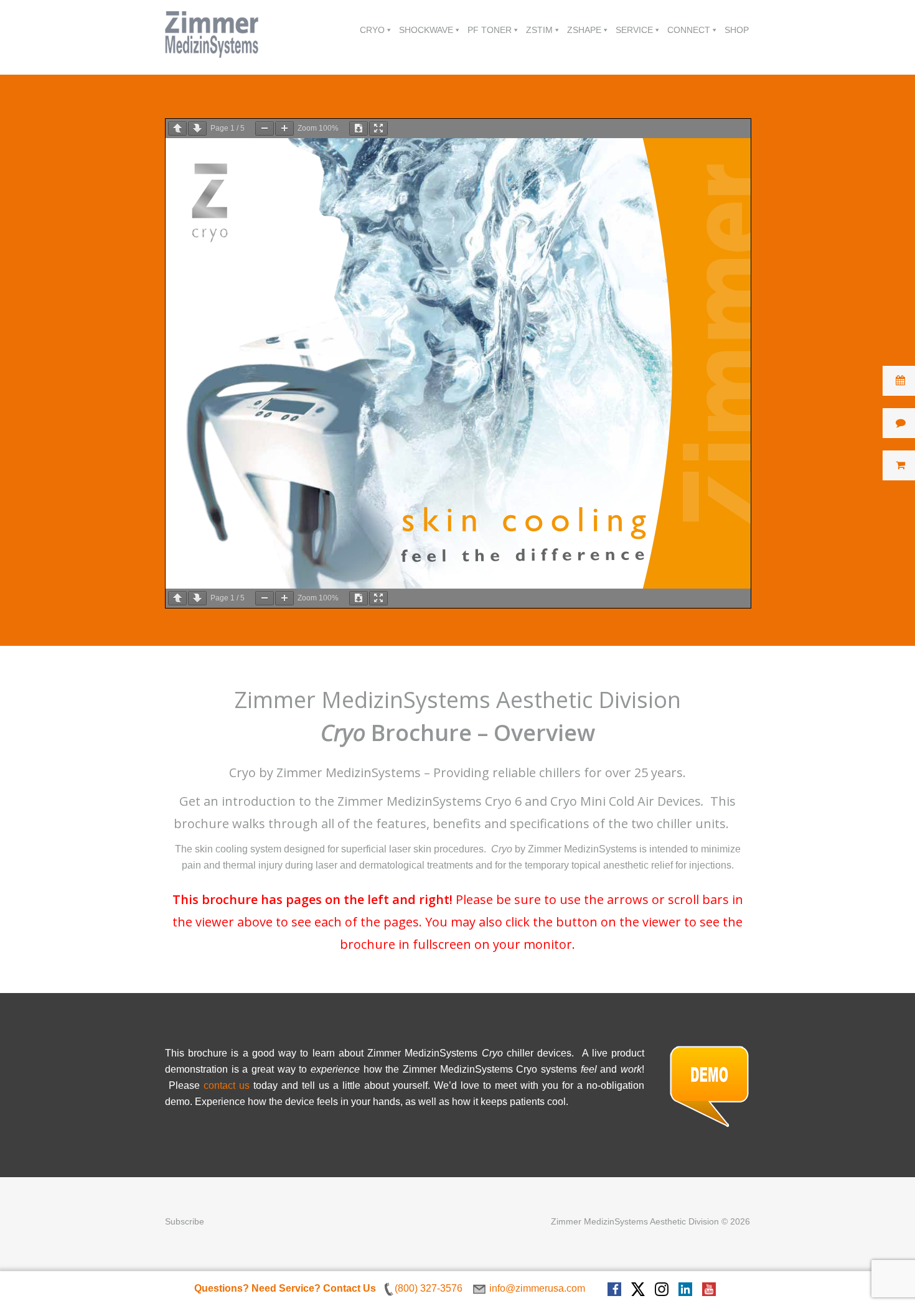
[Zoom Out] (264, 128)
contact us (227, 1085)
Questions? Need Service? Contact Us (285, 1288)
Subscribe (184, 1221)
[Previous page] (177, 128)
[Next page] (197, 128)
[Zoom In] (284, 128)
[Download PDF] (358, 128)
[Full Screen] (378, 128)
